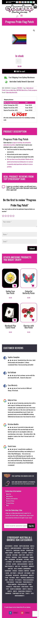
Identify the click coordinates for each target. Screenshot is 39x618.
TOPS (32, 593)
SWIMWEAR (8, 593)
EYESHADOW (12, 559)
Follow (15, 613)
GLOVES (14, 564)
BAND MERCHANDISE (16, 548)
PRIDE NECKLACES (22, 584)
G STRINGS (9, 562)
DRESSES (8, 557)
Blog (7, 505)
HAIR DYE (31, 564)
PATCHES (19, 88)
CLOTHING (24, 553)
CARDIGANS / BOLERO (19, 550)
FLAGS (32, 559)
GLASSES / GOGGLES (28, 562)
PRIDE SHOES (16, 587)
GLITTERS (8, 564)
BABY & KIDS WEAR (24, 546)
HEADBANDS (8, 571)
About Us (8, 494)
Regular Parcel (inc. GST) (11, 108)
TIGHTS (27, 593)
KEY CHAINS (27, 573)
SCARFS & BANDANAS (15, 589)
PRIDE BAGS (18, 582)
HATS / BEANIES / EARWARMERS (22, 569)
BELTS (32, 548)
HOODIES (14, 571)
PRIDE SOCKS (24, 587)
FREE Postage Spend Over (11, 103)
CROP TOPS (22, 555)
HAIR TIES (17, 566)
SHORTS (9, 591)
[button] (34, 30)
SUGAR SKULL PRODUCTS (25, 591)
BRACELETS (9, 550)
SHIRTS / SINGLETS (27, 589)
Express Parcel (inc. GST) (11, 110)
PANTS (17, 578)
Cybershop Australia (11, 92)
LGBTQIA (18, 90)
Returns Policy (10, 501)
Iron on (8, 90)
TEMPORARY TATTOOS (18, 593)
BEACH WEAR (26, 548)
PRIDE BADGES (10, 582)
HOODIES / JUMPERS (23, 571)
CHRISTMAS (17, 553)
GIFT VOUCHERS (17, 562)
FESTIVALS (26, 559)
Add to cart (20, 71)
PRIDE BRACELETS (27, 582)
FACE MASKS (19, 559)
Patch (29, 90)
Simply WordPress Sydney (23, 607)
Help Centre (9, 496)
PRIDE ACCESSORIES (28, 580)
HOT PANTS (13, 573)
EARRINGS (14, 557)
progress (34, 90)
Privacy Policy (10, 503)
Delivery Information (12, 499)
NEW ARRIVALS (24, 575)
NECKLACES (16, 575)
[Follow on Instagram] (22, 612)
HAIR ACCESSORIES (22, 564)
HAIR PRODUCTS (9, 566)
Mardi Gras (24, 90)
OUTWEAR (12, 578)
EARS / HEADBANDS (23, 557)
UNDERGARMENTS (19, 596)
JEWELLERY (20, 573)
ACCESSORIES (8, 546)
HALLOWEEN (24, 566)
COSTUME (15, 555)
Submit (32, 248)
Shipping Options (8, 99)
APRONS (16, 546)
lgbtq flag (13, 90)
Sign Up (31, 526)
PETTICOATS (18, 580)
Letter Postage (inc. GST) (11, 105)
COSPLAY (8, 555)
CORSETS (30, 553)
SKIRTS (15, 591)
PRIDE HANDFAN (12, 584)
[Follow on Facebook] (10, 612)
